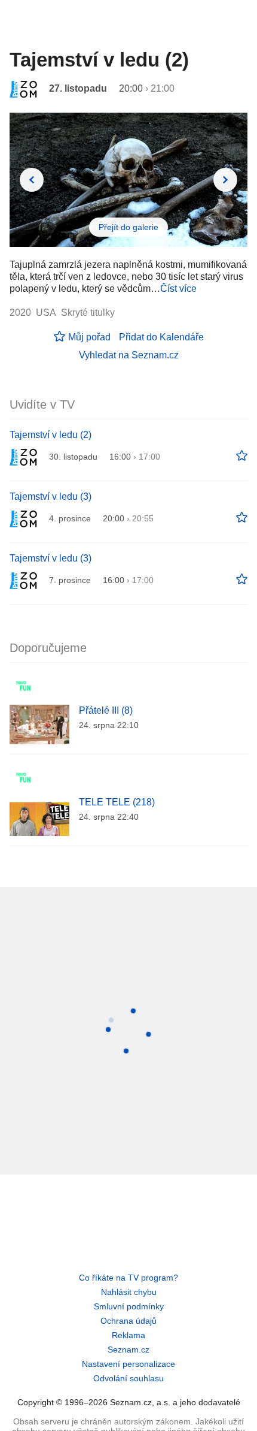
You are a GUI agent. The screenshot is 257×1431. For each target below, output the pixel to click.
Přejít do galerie (128, 227)
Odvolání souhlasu (128, 1378)
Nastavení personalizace (128, 1364)
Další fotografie (225, 180)
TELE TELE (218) (117, 802)
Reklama (128, 1335)
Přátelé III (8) (106, 710)
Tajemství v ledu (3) (50, 496)
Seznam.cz (128, 1349)
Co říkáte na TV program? (128, 1277)
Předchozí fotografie (32, 180)
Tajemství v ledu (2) (50, 435)
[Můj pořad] (241, 456)
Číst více (178, 288)
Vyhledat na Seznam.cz (129, 355)
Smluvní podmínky (129, 1306)
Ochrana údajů (128, 1321)
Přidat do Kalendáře (161, 337)
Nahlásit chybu (129, 1292)
